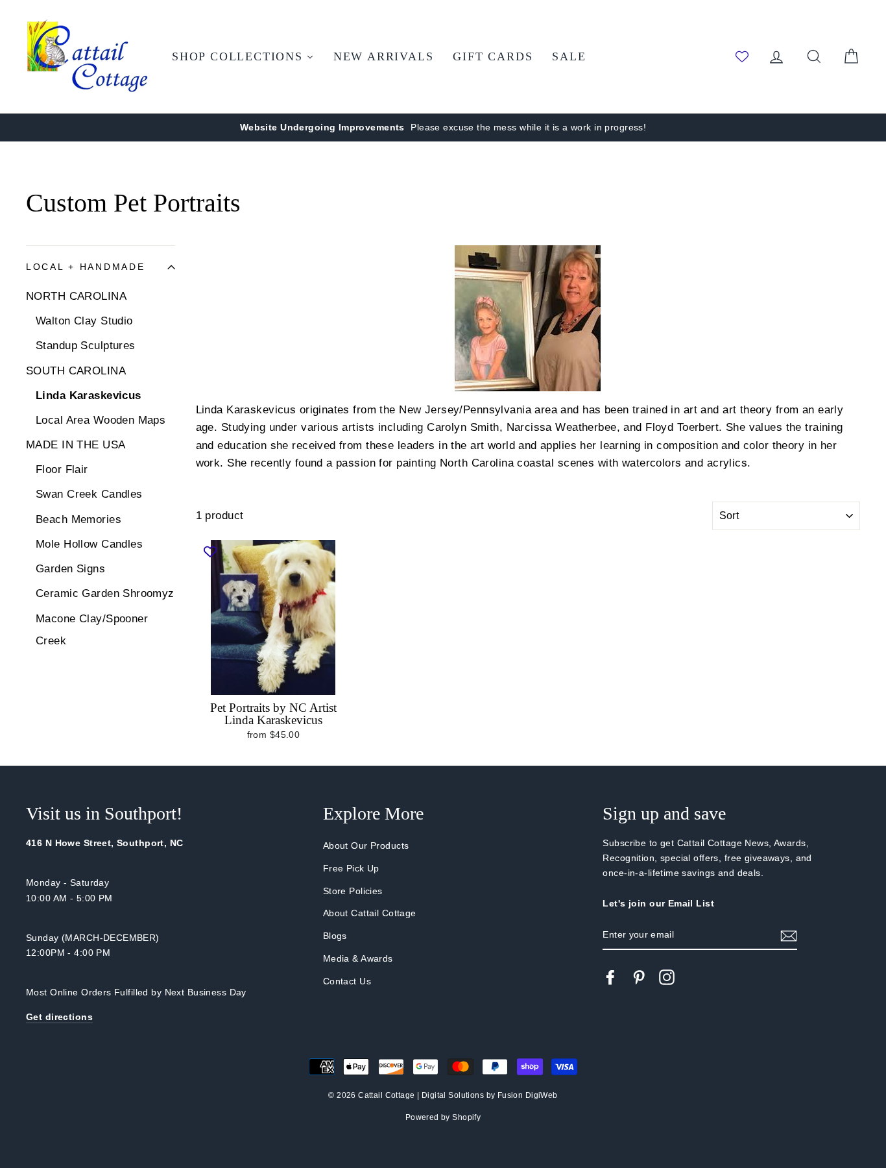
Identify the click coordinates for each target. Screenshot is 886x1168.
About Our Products (366, 845)
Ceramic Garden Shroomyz (105, 593)
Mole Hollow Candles (89, 544)
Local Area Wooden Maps (100, 420)
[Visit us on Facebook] (610, 977)
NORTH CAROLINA (76, 296)
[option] (443, 127)
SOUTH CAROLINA (76, 371)
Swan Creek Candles (89, 494)
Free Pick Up (351, 868)
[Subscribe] (788, 935)
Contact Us (347, 981)
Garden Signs (70, 569)
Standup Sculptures (86, 345)
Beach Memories (78, 519)
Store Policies (353, 891)
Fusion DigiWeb (527, 1095)
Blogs (335, 936)
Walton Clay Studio (84, 321)
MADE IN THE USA (75, 445)
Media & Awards (358, 958)
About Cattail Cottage (369, 913)
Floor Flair (62, 469)
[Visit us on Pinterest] (639, 977)
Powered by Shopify (443, 1117)
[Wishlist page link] (742, 56)
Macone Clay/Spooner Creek (92, 630)
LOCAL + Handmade (85, 267)
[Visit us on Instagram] (667, 977)
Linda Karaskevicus (88, 395)
